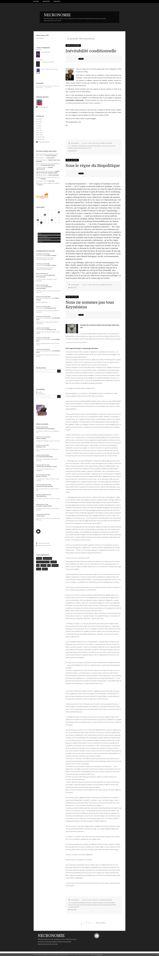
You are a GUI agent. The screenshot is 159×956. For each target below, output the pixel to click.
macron (39, 569)
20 (52, 220)
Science (40, 241)
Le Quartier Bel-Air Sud (48, 165)
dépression (55, 565)
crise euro (79, 905)
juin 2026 (38, 123)
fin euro (105, 146)
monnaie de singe (97, 905)
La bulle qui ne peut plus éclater (46, 466)
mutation (39, 558)
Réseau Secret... (40, 157)
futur (49, 565)
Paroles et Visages (51, 155)
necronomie (40, 255)
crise (38, 565)
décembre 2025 (40, 137)
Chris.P (38, 286)
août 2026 (39, 119)
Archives (46, 1)
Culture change (51, 255)
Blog (39, 234)
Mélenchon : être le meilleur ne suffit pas (48, 183)
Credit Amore (40, 516)
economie (53, 562)
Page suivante (101, 923)
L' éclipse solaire (41, 167)
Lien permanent (75, 143)
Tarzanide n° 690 (41, 181)
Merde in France (41, 476)
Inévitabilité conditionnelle (91, 51)
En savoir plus (99, 954)
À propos (56, 1)
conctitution (72, 905)
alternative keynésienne (78, 902)
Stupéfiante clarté (41, 175)
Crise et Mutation (43, 236)
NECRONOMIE (57, 15)
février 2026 (39, 132)
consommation (47, 558)
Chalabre (43, 178)
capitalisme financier (109, 902)
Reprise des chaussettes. (44, 298)
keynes (85, 905)
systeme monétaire (73, 907)
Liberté (40, 184)
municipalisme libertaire (109, 905)
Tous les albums (43, 107)
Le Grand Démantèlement (44, 456)
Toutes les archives (44, 142)
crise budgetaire (82, 148)
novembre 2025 (40, 139)
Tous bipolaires (41, 496)
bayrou (75, 148)
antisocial (89, 902)
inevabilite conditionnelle (79, 146)
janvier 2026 (39, 134)
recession (43, 565)
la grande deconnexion (44, 239)
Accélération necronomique (45, 276)
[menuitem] (37, 1)
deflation (44, 569)
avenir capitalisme (97, 902)
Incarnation (50, 157)
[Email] (38, 531)
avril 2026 (38, 128)
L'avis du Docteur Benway (44, 486)
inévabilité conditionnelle (94, 146)
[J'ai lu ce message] (157, 954)
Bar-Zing (51, 181)
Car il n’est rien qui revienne (44, 171)
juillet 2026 (39, 121)
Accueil (36, 1)
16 (38, 220)
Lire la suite (48, 87)
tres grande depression (43, 562)
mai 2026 (38, 126)
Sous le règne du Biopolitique (93, 165)
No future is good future (44, 506)
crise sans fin (111, 146)
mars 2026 (39, 130)
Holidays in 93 (51, 308)
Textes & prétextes (53, 175)
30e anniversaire (41, 160)
